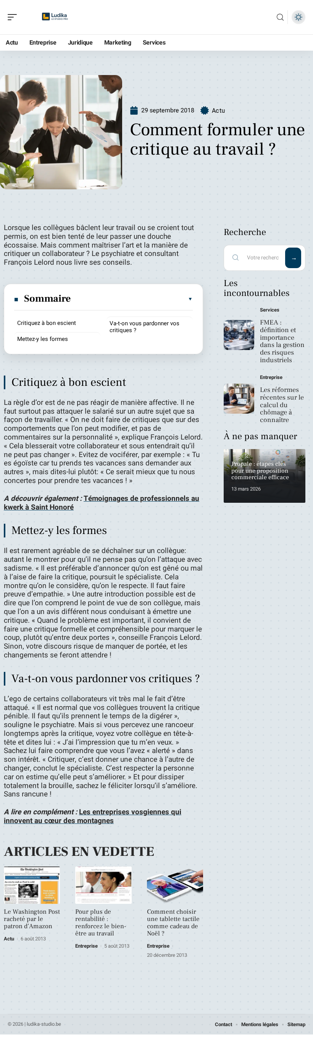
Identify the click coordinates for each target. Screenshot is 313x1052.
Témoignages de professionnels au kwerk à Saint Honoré (101, 503)
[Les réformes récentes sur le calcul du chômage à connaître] (239, 399)
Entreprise (86, 946)
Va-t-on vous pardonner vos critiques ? (144, 326)
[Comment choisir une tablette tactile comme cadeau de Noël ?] (175, 885)
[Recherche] (280, 17)
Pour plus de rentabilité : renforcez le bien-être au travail (100, 923)
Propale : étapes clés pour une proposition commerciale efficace (260, 470)
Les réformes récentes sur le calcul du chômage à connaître (282, 404)
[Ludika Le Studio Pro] (55, 17)
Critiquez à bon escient (46, 323)
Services (269, 309)
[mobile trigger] (14, 17)
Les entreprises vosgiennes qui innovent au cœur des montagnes (92, 816)
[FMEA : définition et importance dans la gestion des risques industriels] (239, 335)
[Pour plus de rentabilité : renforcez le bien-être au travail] (103, 885)
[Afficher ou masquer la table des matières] (132, 299)
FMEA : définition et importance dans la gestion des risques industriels (282, 341)
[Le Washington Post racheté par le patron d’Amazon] (32, 885)
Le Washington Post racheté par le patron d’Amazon (32, 919)
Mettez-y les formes (42, 339)
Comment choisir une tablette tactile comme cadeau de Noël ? (173, 923)
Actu (218, 110)
